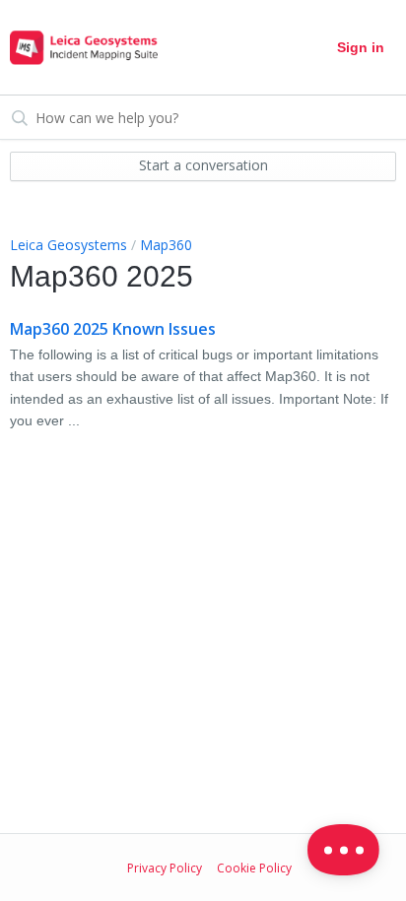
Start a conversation (203, 165)
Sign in (360, 47)
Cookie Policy (254, 868)
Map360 (166, 244)
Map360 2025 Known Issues (113, 329)
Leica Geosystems (68, 244)
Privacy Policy (164, 868)
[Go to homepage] (84, 47)
